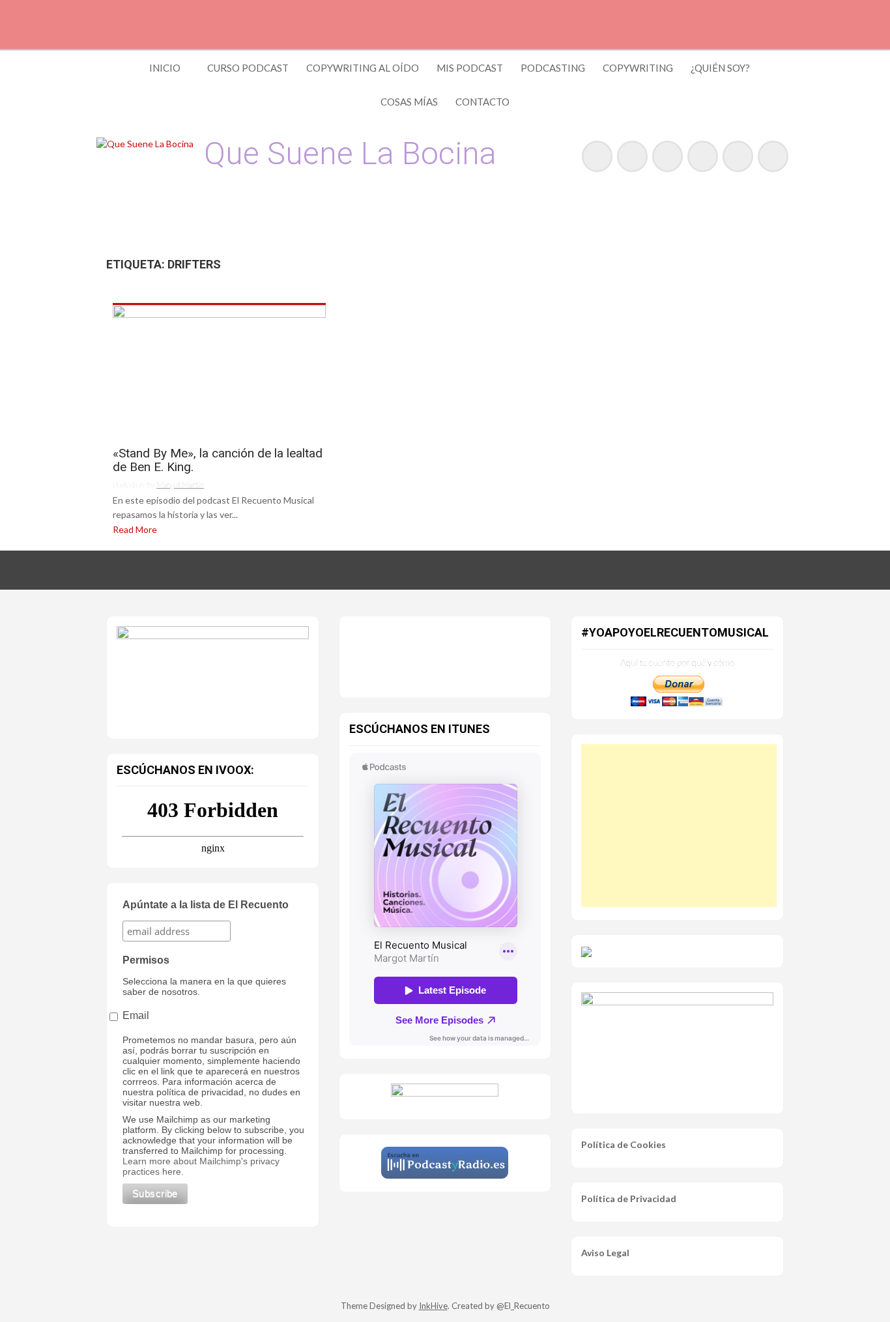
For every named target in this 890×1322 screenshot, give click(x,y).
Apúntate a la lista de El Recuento (205, 904)
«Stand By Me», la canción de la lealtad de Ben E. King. (218, 460)
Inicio (164, 68)
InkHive (433, 1305)
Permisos (145, 960)
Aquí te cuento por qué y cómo (677, 662)
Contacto (482, 102)
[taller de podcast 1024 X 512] (213, 674)
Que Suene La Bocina (350, 153)
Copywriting (638, 68)
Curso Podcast (248, 68)
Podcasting (553, 68)
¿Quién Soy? (720, 68)
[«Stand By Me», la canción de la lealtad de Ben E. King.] (219, 370)
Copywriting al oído (362, 68)
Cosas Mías (409, 102)
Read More (135, 529)
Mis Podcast (470, 68)
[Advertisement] (679, 825)
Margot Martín (180, 484)
